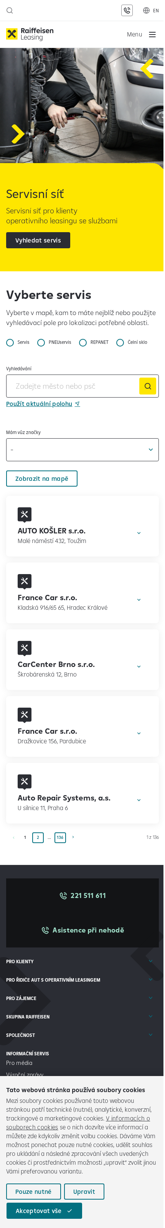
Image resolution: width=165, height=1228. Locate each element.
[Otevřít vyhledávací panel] (9, 10)
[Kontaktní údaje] (127, 10)
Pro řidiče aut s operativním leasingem (53, 980)
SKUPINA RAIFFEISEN (28, 1017)
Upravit (84, 1191)
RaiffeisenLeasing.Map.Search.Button (147, 386)
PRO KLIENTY (20, 961)
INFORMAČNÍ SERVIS (27, 1053)
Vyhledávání (18, 368)
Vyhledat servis (38, 240)
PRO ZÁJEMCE (21, 998)
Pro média (20, 1062)
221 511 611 (88, 895)
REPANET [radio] (100, 342)
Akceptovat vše (39, 1211)
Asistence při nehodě (88, 930)
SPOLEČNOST (20, 1035)
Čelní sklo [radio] (137, 342)
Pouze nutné (33, 1191)
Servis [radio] (24, 342)
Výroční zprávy (25, 1074)
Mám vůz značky (23, 432)
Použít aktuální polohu (39, 404)
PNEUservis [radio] (60, 342)
